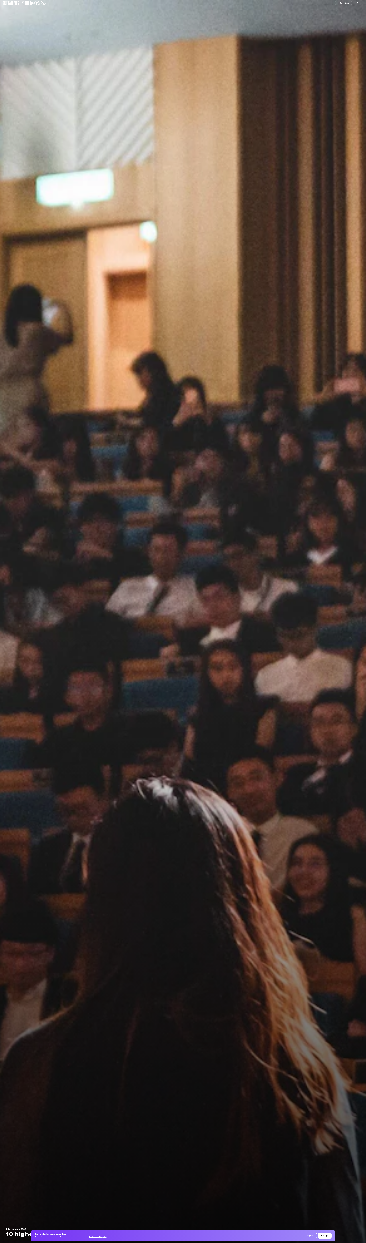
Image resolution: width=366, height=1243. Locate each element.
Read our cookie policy (98, 1237)
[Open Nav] (357, 3)
